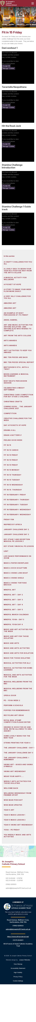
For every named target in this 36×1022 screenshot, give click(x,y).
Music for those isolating (17, 658)
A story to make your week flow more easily (17, 290)
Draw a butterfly (13, 435)
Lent (6, 551)
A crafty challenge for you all (18, 263)
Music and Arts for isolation (18, 653)
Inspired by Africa (13, 524)
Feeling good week (13, 440)
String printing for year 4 (17, 743)
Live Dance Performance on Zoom (17, 557)
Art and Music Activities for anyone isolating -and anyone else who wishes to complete (18, 328)
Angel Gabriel (11, 320)
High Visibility (18, 972)
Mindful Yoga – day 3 (14, 619)
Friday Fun (9, 519)
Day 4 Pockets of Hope (15, 425)
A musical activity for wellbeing (15, 278)
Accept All (6, 66)
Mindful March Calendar (16, 614)
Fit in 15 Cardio (11, 450)
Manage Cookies (8, 68)
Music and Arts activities (17, 648)
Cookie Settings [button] (18, 981)
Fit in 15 (7, 445)
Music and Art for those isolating (16, 637)
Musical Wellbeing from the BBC (18, 689)
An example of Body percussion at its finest (16, 314)
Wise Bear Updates (13, 805)
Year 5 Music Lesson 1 (14, 815)
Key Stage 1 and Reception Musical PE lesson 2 (17, 540)
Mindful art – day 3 (13, 600)
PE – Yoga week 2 (12, 700)
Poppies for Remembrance (17, 710)
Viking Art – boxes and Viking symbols (18, 765)
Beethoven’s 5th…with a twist (16, 368)
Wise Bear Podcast (13, 800)
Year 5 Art (9, 810)
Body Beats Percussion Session (15, 382)
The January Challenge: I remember (16, 758)
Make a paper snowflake (16, 563)
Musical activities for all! (17, 663)
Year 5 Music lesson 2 (15, 820)
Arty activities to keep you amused (18, 351)
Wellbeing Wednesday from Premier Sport (17, 794)
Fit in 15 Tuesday (12, 480)
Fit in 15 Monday (11, 470)
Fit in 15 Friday (11, 455)
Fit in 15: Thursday (13, 490)
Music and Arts (11, 643)
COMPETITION (10, 413)
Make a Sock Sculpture (15, 568)
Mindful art (10, 590)
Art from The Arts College (17, 336)
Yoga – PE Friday (12, 830)
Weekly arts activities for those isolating (17, 782)
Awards (20, 24)
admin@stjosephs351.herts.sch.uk (18, 888)
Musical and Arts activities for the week (18, 676)
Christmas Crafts (13, 402)
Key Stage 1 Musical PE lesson (19, 546)
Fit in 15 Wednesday (13, 485)
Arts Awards (10, 340)
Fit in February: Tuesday (16, 505)
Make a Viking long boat (16, 573)
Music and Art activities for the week (18, 630)
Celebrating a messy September (14, 389)
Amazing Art (10, 303)
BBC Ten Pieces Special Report (19, 362)
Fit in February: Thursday (16, 500)
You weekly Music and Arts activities (17, 836)
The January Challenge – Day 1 (19, 748)
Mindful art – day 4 (13, 605)
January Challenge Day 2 (16, 529)
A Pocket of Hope (12, 284)
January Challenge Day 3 (16, 534)
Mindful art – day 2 (13, 595)
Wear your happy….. (14, 776)
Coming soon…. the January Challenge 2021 (18, 407)
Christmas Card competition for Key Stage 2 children (18, 396)
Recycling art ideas (14, 715)
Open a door (10, 695)
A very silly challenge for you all (17, 297)
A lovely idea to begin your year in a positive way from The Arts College (18, 271)
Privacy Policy (18, 976)
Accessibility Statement (18, 968)
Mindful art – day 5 (13, 610)
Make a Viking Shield (14, 578)
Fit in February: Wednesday (17, 510)
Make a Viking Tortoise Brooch (15, 584)
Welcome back (11, 788)
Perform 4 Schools (13, 705)
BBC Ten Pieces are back (16, 357)
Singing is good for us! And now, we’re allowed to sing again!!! (18, 729)
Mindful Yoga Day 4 (13, 624)
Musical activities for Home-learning (18, 669)
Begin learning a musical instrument (16, 375)
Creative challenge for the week (18, 419)
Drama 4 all (10, 430)
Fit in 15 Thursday (12, 475)
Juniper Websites (24, 960)
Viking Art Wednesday (15, 771)
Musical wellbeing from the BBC (18, 683)
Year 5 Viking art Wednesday (18, 825)
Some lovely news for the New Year (17, 737)
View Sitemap (18, 964)
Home (4, 24)
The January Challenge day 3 (18, 753)
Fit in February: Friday (15, 495)
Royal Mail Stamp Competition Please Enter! (17, 721)
